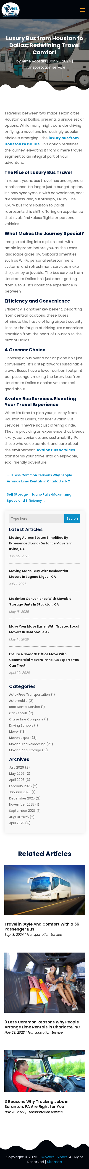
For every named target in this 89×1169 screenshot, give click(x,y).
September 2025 (22, 810)
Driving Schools (21, 725)
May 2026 (16, 773)
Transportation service (44, 67)
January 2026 (20, 792)
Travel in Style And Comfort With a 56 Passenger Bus (42, 926)
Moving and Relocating (27, 744)
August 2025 (19, 817)
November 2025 (21, 804)
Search (72, 518)
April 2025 (16, 823)
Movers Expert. (54, 1157)
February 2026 (20, 786)
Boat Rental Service (24, 707)
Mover (14, 731)
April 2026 (16, 779)
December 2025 (22, 798)
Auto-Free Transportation (29, 694)
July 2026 (16, 767)
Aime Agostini (34, 61)
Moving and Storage (25, 750)
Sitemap (54, 1161)
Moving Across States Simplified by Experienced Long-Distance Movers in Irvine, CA (40, 543)
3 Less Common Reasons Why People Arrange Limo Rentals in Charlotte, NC (42, 1024)
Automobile (18, 700)
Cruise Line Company (26, 719)
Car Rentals (18, 713)
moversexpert (20, 737)
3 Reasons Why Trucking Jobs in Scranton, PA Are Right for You (36, 1104)
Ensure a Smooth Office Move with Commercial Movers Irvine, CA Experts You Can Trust (44, 660)
